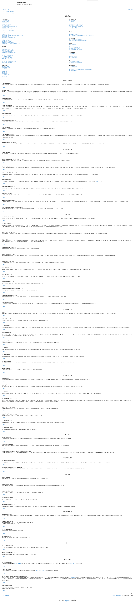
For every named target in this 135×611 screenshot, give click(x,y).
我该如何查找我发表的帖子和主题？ (76, 49)
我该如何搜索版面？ (73, 44)
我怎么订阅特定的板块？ (73, 56)
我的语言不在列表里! (6, 39)
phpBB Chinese (67, 600)
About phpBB (72, 563)
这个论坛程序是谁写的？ (73, 66)
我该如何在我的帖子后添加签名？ (8, 50)
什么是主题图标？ (5, 76)
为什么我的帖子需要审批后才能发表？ (9, 61)
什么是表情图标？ (5, 68)
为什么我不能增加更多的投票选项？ (9, 52)
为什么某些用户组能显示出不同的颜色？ (76, 26)
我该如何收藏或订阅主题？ (74, 54)
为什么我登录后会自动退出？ (8, 28)
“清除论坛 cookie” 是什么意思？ (8, 30)
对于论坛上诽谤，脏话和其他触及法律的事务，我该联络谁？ (80, 69)
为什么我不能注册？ (6, 22)
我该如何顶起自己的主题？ (7, 62)
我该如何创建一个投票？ (7, 51)
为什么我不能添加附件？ (7, 56)
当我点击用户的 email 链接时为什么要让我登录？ (11, 43)
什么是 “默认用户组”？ (73, 27)
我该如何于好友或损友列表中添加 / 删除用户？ (78, 40)
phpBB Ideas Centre (40, 570)
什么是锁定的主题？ (6, 74)
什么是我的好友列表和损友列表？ (75, 39)
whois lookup (73, 577)
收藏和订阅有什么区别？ (73, 53)
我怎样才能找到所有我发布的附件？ (76, 62)
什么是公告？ (5, 72)
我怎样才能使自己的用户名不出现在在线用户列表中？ (12, 35)
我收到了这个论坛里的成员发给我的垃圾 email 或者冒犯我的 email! (81, 35)
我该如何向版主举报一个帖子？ (8, 58)
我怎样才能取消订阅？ (73, 57)
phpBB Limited (17, 563)
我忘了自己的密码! (5, 27)
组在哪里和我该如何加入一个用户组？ (76, 24)
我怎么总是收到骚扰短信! (74, 34)
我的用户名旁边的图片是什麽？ (8, 40)
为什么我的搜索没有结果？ (74, 46)
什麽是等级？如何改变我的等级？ (8, 42)
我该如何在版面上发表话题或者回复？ (9, 47)
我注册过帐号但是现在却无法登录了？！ (10, 26)
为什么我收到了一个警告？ (7, 57)
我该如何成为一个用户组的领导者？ (76, 25)
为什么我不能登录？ (6, 25)
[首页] (9, 4)
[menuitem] (8, 9)
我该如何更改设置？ (6, 34)
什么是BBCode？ (5, 66)
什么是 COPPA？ (5, 21)
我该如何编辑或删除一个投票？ (8, 53)
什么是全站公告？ (5, 71)
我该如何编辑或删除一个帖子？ (8, 49)
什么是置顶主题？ (5, 73)
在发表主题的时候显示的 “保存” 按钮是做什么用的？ (12, 59)
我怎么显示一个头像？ (6, 41)
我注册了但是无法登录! (6, 24)
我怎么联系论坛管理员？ (73, 70)
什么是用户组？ (72, 22)
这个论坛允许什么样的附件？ (74, 61)
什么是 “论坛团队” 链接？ (74, 28)
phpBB (97, 181)
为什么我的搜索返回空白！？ (74, 47)
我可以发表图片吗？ (6, 70)
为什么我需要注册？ (6, 20)
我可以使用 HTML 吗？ (6, 67)
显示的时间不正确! (5, 36)
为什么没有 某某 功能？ (73, 67)
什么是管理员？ (72, 20)
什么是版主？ (71, 21)
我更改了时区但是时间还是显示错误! (9, 37)
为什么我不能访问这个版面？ (8, 55)
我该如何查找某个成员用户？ (74, 48)
